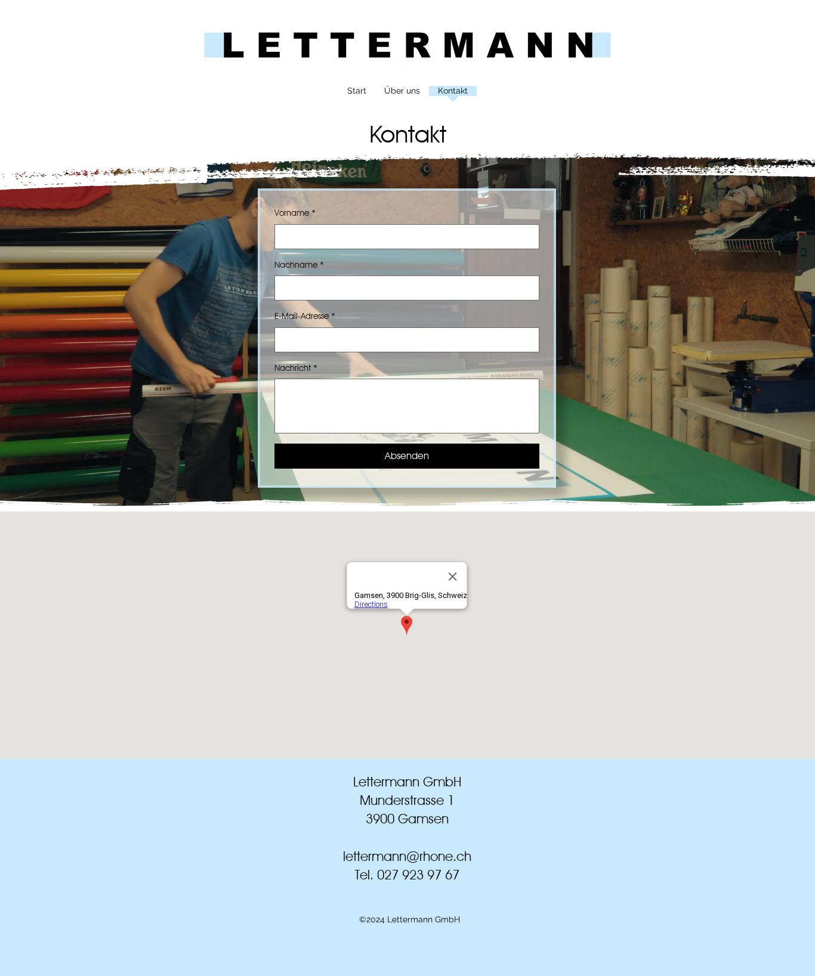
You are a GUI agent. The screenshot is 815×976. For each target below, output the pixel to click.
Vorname (295, 213)
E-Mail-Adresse (304, 316)
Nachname (299, 264)
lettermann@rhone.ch (407, 856)
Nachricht (295, 368)
